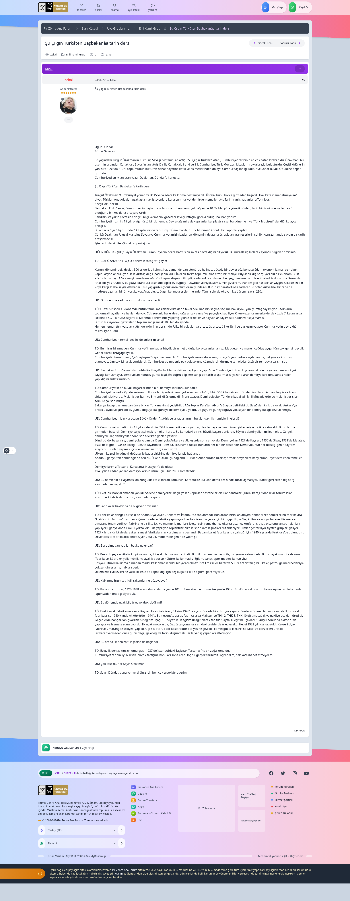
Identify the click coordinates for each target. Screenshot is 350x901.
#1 (303, 79)
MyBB (69, 856)
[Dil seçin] (41, 830)
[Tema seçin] (41, 843)
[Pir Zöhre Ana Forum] (53, 7)
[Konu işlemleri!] (9, 450)
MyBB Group (98, 856)
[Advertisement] (200, 119)
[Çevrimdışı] (62, 99)
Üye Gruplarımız (118, 28)
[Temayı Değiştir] (121, 843)
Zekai (53, 54)
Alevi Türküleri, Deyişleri (248, 796)
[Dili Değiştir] (121, 830)
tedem (299, 856)
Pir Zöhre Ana (206, 808)
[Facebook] (271, 773)
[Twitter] (283, 773)
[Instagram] (294, 773)
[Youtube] (306, 773)
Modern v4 (264, 856)
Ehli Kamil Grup (149, 28)
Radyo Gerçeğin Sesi (251, 820)
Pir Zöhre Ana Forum (58, 28)
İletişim (118, 873)
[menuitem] (81, 7)
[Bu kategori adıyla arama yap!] (299, 69)
